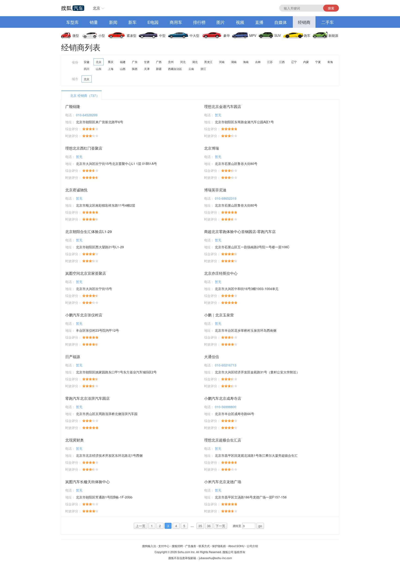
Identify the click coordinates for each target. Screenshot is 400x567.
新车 (132, 22)
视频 (240, 22)
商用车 (176, 22)
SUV (277, 35)
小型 (101, 35)
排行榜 (199, 22)
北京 (96, 8)
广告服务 (190, 546)
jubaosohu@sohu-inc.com (215, 558)
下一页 (220, 525)
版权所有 (239, 552)
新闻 (113, 22)
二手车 (327, 22)
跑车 (307, 35)
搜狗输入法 (149, 546)
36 (209, 525)
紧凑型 (131, 35)
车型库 (72, 22)
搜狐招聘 (177, 546)
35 (200, 525)
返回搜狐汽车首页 (72, 8)
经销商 (304, 22)
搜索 (331, 8)
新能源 (333, 35)
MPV (252, 35)
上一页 (140, 525)
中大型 (194, 35)
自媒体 (280, 22)
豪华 (226, 35)
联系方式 (204, 546)
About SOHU (236, 546)
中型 (162, 35)
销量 (94, 22)
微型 (75, 35)
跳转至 (237, 526)
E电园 (153, 22)
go (260, 525)
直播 (259, 22)
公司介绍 (252, 546)
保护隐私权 (219, 546)
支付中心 (163, 546)
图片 (220, 22)
